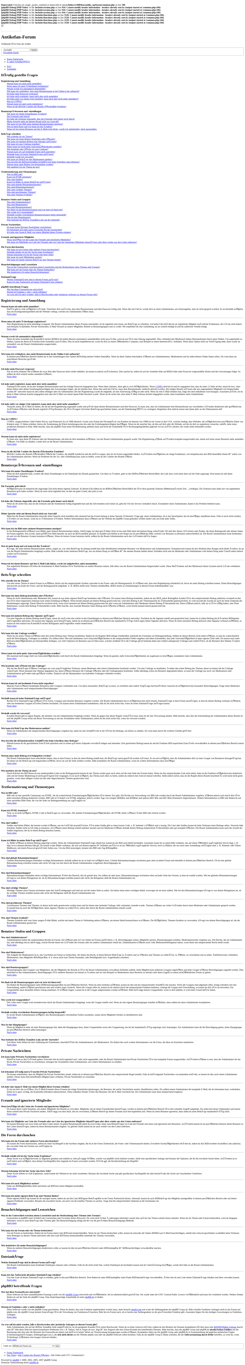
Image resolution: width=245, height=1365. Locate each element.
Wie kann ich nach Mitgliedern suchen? (24, 257)
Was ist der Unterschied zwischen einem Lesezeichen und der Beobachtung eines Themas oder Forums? (53, 267)
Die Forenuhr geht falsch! (18, 116)
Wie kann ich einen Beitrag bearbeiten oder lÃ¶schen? (31, 139)
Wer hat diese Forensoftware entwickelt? (25, 289)
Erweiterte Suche (11, 52)
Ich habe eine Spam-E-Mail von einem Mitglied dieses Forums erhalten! (39, 232)
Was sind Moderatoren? (17, 204)
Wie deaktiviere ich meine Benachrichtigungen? (28, 272)
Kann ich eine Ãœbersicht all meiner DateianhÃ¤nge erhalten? (35, 282)
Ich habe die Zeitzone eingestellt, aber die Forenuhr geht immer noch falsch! (41, 119)
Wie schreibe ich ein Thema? (20, 136)
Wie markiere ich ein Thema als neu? (23, 167)
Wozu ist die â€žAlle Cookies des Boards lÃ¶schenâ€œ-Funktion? (36, 106)
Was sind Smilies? (15, 179)
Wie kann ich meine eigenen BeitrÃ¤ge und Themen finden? (34, 260)
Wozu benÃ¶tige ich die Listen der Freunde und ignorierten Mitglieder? (39, 239)
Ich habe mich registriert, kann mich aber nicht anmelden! (32, 96)
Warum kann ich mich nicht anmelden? (24, 83)
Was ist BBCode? (15, 174)
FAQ (9, 66)
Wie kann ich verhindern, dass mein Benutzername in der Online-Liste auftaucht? (43, 91)
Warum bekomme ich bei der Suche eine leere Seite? (30, 254)
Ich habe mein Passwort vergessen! (22, 94)
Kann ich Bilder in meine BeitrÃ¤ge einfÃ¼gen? (29, 182)
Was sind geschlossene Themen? (21, 192)
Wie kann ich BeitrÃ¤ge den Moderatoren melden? (29, 159)
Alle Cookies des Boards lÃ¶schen (33, 1355)
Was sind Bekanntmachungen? (20, 187)
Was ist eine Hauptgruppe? (19, 217)
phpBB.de (89, 1297)
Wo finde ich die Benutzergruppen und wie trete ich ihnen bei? (35, 209)
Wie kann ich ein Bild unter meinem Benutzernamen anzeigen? (35, 124)
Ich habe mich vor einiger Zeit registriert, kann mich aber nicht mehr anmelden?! (43, 99)
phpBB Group (72, 1294)
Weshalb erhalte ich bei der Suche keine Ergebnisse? (30, 252)
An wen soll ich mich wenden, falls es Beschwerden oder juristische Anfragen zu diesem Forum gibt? (52, 294)
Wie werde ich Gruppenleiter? (20, 212)
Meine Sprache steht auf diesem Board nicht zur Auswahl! (33, 121)
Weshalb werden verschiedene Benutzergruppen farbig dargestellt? (36, 215)
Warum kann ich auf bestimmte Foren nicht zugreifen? (31, 152)
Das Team (11, 1355)
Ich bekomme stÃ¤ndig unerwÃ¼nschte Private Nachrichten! (34, 230)
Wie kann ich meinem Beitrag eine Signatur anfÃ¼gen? (32, 141)
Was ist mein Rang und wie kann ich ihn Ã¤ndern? (29, 126)
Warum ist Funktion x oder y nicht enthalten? (27, 292)
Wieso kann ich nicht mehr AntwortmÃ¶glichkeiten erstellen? (34, 146)
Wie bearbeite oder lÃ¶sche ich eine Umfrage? (27, 149)
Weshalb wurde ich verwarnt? (20, 157)
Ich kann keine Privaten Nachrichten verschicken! (29, 227)
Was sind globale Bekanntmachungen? (24, 184)
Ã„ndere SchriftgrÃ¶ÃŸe (18, 61)
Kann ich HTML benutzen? (19, 177)
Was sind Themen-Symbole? (19, 195)
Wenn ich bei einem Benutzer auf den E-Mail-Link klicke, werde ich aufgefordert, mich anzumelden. (52, 129)
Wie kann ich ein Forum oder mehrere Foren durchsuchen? (33, 249)
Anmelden (11, 69)
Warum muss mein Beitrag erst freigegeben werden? (30, 164)
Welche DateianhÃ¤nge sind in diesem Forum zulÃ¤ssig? (33, 279)
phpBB (15, 1360)
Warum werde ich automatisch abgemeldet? (26, 88)
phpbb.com (136, 1309)
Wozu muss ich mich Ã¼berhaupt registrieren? (28, 86)
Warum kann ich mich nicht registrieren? (25, 104)
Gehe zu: (7, 1346)
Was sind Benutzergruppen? (19, 207)
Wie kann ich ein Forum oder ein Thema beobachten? (31, 269)
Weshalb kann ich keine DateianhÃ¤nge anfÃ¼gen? (30, 154)
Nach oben (12, 314)
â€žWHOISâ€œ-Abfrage (225, 1327)
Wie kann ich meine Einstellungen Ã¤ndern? (27, 114)
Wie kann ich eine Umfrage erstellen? (23, 144)
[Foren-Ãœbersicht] (11, 30)
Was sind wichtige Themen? (19, 189)
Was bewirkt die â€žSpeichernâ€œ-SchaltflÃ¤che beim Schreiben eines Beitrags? (43, 162)
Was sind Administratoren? (19, 202)
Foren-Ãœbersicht (15, 59)
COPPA (159, 386)
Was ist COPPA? (14, 101)
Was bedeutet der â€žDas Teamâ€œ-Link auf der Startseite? (33, 220)
